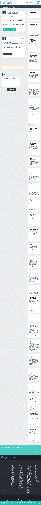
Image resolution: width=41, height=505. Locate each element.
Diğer (19, 466)
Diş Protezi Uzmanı (20, 471)
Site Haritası (4, 484)
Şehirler (36, 462)
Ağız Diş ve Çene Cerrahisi (13, 468)
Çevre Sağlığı (28, 474)
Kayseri (36, 478)
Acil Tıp (12, 465)
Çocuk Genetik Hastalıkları (29, 490)
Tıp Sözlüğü (4, 478)
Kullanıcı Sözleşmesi (4, 462)
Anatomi (12, 469)
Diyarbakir (36, 473)
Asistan (12, 473)
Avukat (12, 475)
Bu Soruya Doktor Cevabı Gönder (9, 29)
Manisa (36, 477)
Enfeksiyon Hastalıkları (20, 482)
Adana (35, 470)
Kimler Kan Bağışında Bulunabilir (4, 486)
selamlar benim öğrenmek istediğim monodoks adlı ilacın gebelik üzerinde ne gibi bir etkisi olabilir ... (34, 318)
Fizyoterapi (20, 486)
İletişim (4, 470)
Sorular (4, 472)
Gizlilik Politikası (5, 463)
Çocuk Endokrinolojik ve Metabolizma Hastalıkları (29, 479)
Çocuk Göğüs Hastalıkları (28, 492)
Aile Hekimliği (20, 488)
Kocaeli (36, 474)
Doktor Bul (4, 468)
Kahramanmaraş (37, 481)
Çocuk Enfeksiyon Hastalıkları (29, 482)
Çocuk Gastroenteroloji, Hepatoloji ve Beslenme (29, 485)
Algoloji (28, 469)
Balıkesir (36, 480)
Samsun (36, 479)
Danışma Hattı (4, 9)
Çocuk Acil (28, 475)
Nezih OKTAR (9, 38)
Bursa (35, 468)
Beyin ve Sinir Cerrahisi (12, 480)
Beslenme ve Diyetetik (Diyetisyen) (12, 477)
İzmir (35, 466)
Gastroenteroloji (21, 487)
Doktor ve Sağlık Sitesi (5, 466)
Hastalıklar (4, 467)
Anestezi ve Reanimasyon (12, 472)
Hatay (35, 476)
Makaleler (4, 473)
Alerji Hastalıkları (29, 466)
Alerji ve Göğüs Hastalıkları (29, 468)
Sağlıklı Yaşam (5, 481)
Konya (35, 471)
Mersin (36, 472)
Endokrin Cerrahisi (21, 480)
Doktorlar (4, 474)
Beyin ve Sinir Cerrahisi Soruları (12, 9)
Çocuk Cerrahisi (29, 476)
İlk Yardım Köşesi (5, 479)
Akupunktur (28, 465)
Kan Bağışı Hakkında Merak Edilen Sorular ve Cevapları (5, 490)
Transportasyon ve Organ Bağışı (5, 483)
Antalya (36, 469)
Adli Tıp (12, 466)
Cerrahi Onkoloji (13, 482)
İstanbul (36, 465)
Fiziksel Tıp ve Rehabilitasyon (21, 484)
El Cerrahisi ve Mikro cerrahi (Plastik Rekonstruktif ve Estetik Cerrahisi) (21, 476)
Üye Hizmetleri (5, 469)
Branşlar (12, 462)
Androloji (12, 470)
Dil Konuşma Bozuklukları (20, 468)
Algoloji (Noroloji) (29, 473)
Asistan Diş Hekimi (13, 474)
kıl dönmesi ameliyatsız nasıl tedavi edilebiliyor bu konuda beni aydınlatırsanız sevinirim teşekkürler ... (33, 162)
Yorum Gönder (11, 89)
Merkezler (4, 477)
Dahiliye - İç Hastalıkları (12, 486)
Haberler (4, 476)
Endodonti (20, 479)
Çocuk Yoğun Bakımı (12, 484)
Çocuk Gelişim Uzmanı (29, 488)
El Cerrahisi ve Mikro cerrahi (21, 473)
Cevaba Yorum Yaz (8, 54)
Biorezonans (12, 481)
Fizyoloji (20, 485)
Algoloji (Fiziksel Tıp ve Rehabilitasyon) (29, 471)
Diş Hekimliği (20, 469)
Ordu (35, 475)
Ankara (36, 467)
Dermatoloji (20, 465)
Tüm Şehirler (36, 482)
